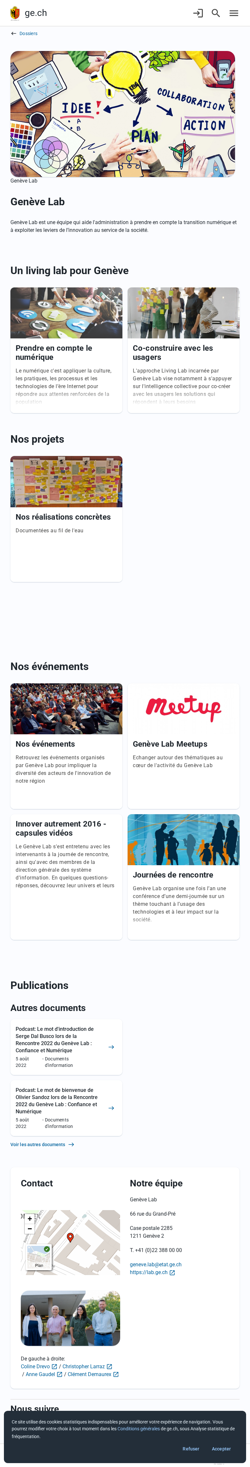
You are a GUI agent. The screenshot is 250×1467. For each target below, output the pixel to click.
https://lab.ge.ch (149, 1272)
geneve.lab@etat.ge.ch (156, 1264)
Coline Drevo (35, 1366)
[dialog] (125, 1437)
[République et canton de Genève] (15, 13)
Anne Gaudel (40, 1374)
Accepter (221, 1448)
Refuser (191, 1448)
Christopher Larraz (83, 1366)
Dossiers (28, 33)
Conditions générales (139, 1428)
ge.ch (36, 12)
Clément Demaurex (89, 1374)
